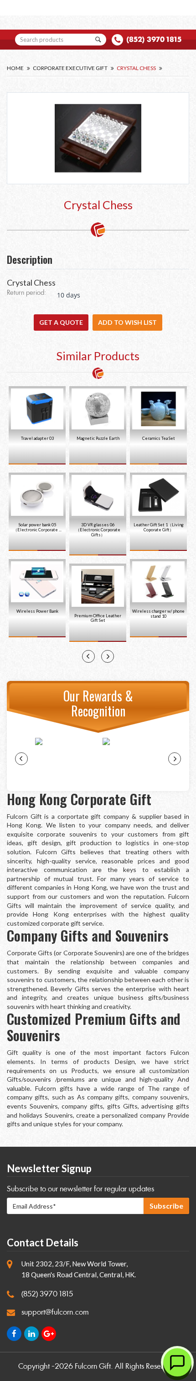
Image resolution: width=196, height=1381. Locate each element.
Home (15, 68)
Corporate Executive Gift (70, 68)
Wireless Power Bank (37, 611)
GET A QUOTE (61, 322)
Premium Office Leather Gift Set (97, 618)
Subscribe (166, 1205)
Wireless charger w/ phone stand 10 (158, 614)
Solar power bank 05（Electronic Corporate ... (37, 527)
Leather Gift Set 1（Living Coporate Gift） (159, 527)
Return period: (26, 293)
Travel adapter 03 (37, 438)
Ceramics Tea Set (158, 438)
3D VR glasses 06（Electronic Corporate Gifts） (98, 529)
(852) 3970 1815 (153, 39)
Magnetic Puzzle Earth (98, 438)
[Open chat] (177, 1362)
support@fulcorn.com (55, 1312)
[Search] (98, 39)
